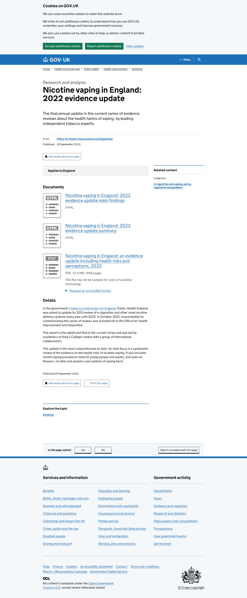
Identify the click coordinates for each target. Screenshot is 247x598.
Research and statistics (170, 513)
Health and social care (67, 69)
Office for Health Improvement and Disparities (85, 139)
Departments (163, 491)
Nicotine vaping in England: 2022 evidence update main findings (98, 198)
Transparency (163, 529)
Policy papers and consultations (176, 521)
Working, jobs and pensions (117, 544)
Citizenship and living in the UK (64, 521)
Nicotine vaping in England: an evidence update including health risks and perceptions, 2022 (104, 261)
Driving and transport (57, 544)
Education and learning (114, 491)
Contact (121, 566)
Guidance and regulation (170, 506)
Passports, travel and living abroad (122, 529)
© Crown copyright (191, 587)
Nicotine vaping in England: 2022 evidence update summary (98, 228)
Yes (86, 450)
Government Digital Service (108, 571)
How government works (170, 536)
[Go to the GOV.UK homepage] (56, 60)
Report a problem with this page (178, 450)
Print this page (99, 383)
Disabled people (54, 536)
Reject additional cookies (104, 46)
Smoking (137, 69)
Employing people (110, 498)
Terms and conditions (144, 566)
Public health (91, 69)
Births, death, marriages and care (66, 498)
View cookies (135, 46)
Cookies (71, 566)
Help (46, 566)
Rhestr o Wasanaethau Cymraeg (65, 571)
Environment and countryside (118, 506)
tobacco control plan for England (93, 308)
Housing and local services (116, 513)
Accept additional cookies (62, 46)
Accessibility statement (96, 566)
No (106, 450)
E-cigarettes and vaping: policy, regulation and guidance (173, 185)
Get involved (162, 544)
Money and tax (108, 521)
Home (46, 69)
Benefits (48, 491)
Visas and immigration (113, 536)
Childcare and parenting (59, 513)
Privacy (58, 566)
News (158, 498)
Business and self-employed (62, 506)
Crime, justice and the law (60, 529)
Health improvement (116, 69)
